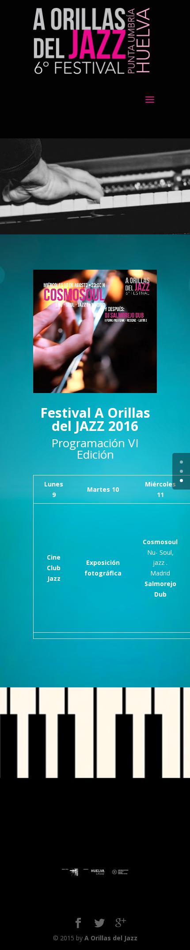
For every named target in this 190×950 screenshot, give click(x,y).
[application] (95, 331)
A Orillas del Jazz (110, 938)
